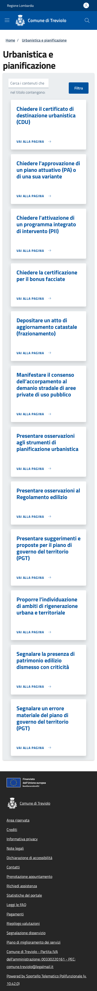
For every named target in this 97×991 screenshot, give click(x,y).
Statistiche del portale (24, 895)
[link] (34, 141)
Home (10, 40)
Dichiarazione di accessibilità (29, 857)
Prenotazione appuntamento (29, 876)
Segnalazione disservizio (26, 933)
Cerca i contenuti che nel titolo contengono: (27, 87)
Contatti (13, 867)
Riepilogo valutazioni (23, 923)
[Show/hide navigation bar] (7, 20)
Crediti (12, 829)
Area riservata (18, 820)
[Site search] (87, 20)
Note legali (15, 848)
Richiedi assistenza (22, 886)
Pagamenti (15, 914)
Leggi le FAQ (16, 904)
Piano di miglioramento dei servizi (34, 942)
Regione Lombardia (20, 5)
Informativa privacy (22, 839)
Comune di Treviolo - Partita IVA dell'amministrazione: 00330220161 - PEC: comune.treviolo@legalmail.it (41, 959)
